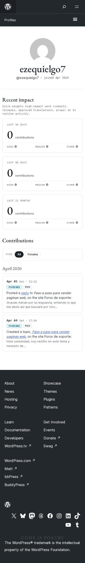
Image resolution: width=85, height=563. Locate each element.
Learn (9, 422)
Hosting (11, 399)
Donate (52, 438)
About (10, 383)
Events (49, 430)
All (19, 254)
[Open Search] (64, 7)
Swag (50, 446)
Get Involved (54, 422)
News (9, 391)
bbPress (14, 476)
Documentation (17, 430)
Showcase (52, 383)
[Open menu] (77, 7)
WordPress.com (20, 460)
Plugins (49, 399)
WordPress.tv (18, 446)
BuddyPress (17, 484)
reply (25, 293)
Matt (11, 468)
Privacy (11, 407)
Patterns (51, 407)
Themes (50, 391)
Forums (33, 254)
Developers (14, 438)
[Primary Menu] (75, 19)
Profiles (10, 20)
